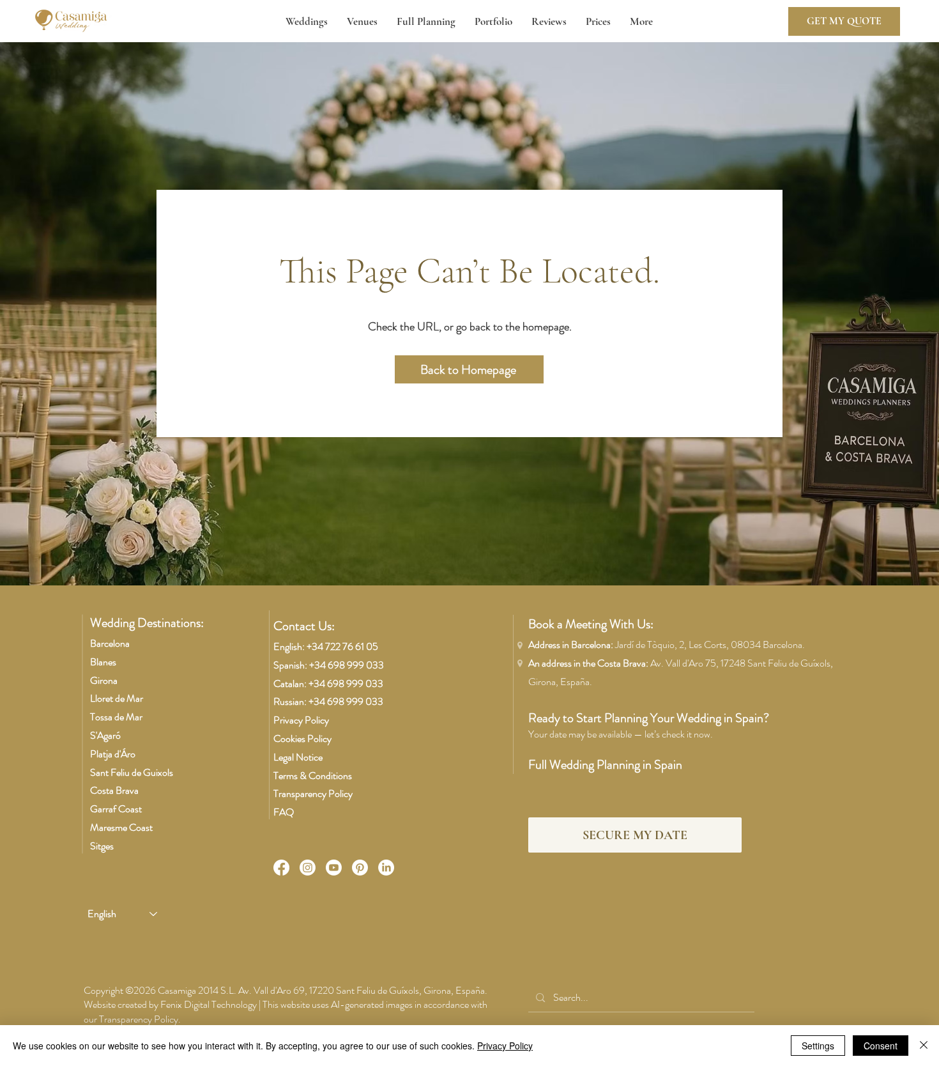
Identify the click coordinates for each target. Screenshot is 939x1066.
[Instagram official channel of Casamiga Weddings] (308, 868)
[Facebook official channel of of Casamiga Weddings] (281, 868)
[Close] (923, 1045)
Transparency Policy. (140, 1019)
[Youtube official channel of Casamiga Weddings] (334, 868)
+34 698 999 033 (346, 665)
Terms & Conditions (312, 775)
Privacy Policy (301, 720)
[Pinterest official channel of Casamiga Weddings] (360, 868)
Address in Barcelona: (666, 644)
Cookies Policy (302, 738)
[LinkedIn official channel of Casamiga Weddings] (386, 868)
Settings (818, 1045)
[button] (306, 22)
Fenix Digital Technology (208, 1004)
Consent (880, 1045)
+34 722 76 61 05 (342, 646)
